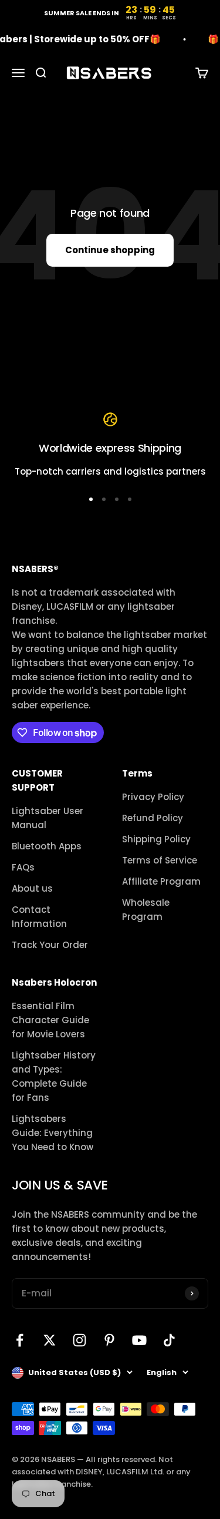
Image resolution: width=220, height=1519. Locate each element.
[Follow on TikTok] (169, 1340)
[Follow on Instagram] (79, 1340)
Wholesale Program (146, 909)
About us (32, 888)
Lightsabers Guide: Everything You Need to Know (52, 1133)
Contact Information (39, 916)
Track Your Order (50, 945)
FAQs (23, 867)
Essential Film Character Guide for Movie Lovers (50, 1020)
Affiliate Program (161, 881)
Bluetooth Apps (47, 846)
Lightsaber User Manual (47, 818)
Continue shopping (110, 250)
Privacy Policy (153, 797)
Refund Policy (152, 818)
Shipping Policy (156, 839)
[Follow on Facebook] (20, 1340)
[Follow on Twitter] (49, 1340)
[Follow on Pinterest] (109, 1340)
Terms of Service (159, 860)
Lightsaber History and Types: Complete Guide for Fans (54, 1076)
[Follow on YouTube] (139, 1340)
